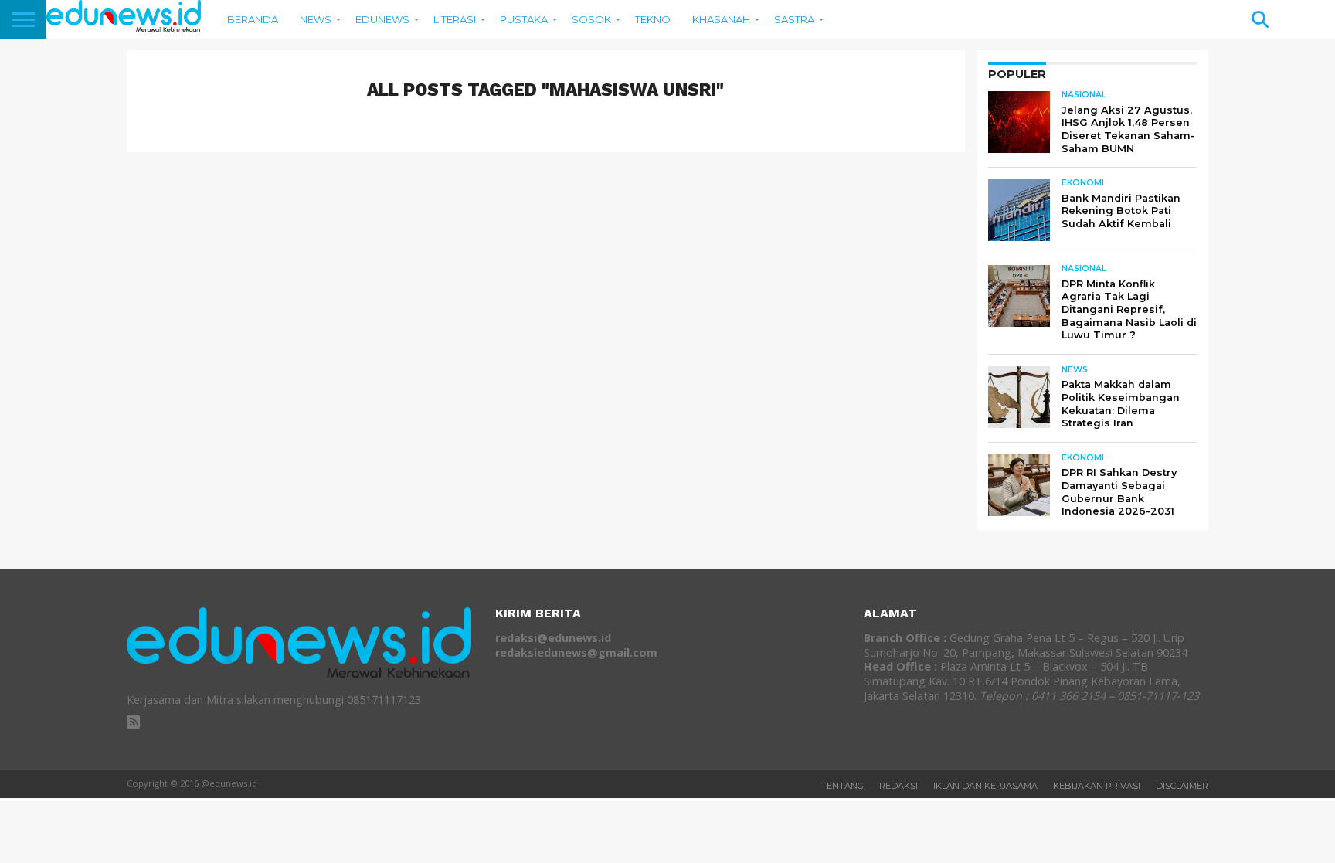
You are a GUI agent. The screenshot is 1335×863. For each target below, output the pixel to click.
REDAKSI (898, 785)
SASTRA (794, 19)
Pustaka (524, 19)
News (315, 19)
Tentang (842, 785)
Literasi (454, 19)
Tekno (653, 19)
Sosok (591, 19)
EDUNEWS (382, 19)
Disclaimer (1182, 785)
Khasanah (721, 19)
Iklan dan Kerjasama (985, 785)
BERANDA (252, 19)
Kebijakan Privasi (1096, 785)
